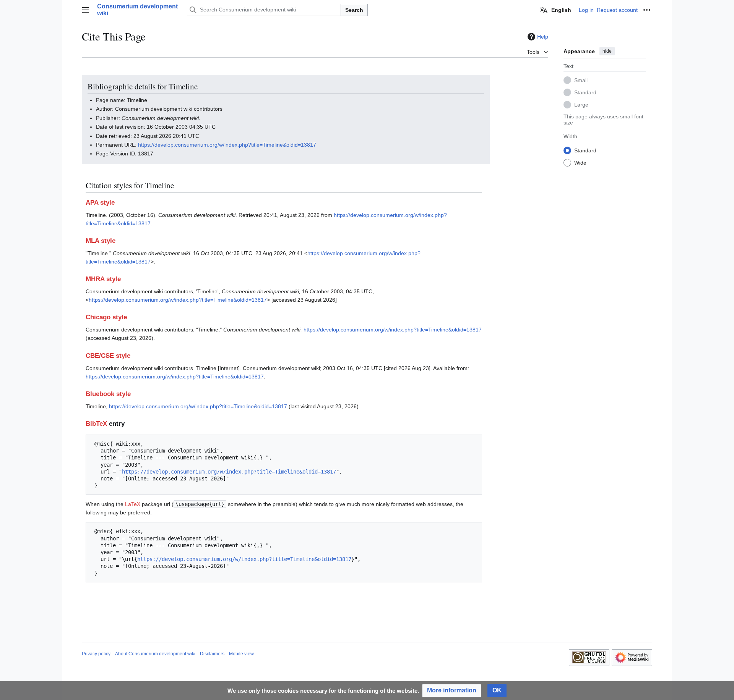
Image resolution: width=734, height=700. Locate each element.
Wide (580, 162)
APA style (100, 202)
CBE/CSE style (108, 355)
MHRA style (103, 279)
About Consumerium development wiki (155, 653)
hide (607, 51)
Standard (585, 92)
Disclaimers (212, 653)
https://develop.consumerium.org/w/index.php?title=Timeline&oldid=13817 (227, 145)
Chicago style (106, 317)
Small (581, 80)
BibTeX (96, 423)
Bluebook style (108, 394)
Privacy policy (96, 653)
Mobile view (241, 653)
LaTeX (132, 504)
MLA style (100, 240)
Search (354, 10)
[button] (86, 10)
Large (581, 104)
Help (542, 37)
